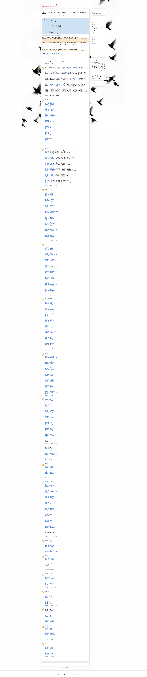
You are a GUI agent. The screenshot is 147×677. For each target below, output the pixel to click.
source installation (96, 70)
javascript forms (96, 65)
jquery (102, 65)
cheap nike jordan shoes (62, 92)
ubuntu (96, 73)
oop (98, 67)
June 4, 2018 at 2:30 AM (50, 656)
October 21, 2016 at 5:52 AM (51, 478)
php (46, 54)
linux (93, 66)
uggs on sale (58, 71)
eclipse (95, 63)
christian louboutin (69, 71)
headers (103, 63)
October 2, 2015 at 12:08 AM (51, 185)
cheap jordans (48, 69)
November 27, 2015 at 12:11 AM (51, 295)
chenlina (47, 243)
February (93, 49)
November (93, 20)
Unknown (46, 65)
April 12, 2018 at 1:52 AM (50, 623)
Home (65, 664)
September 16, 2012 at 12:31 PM (51, 63)
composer (93, 61)
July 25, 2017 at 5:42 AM (50, 587)
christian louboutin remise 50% (56, 91)
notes (93, 67)
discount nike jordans (63, 77)
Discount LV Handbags (67, 86)
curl (101, 61)
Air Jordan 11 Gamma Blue (64, 72)
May (92, 43)
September (94, 28)
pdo (102, 67)
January (93, 24)
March (93, 47)
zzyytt (46, 625)
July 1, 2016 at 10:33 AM (50, 395)
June (93, 41)
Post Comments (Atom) (68, 667)
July (93, 32)
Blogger (86, 674)
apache (93, 60)
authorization (100, 60)
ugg (67, 74)
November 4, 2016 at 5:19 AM (51, 536)
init (94, 64)
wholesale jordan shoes (59, 84)
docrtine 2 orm (102, 62)
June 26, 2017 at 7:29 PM (50, 570)
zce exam (96, 75)
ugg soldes (54, 78)
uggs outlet (68, 83)
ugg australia (54, 72)
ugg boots (47, 83)
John (46, 353)
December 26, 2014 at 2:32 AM (51, 96)
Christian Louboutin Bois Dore (67, 67)
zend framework (54, 54)
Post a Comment (47, 658)
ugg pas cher (76, 89)
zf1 (96, 78)
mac (98, 66)
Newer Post (44, 664)
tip (49, 54)
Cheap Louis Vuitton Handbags (77, 79)
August (93, 30)
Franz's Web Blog (50, 4)
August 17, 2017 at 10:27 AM (51, 605)
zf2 (99, 78)
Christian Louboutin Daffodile (60, 85)
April (93, 22)
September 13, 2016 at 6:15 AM (51, 443)
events (99, 63)
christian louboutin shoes (54, 74)
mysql (102, 66)
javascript (103, 64)
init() (98, 64)
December (93, 52)
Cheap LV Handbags (59, 68)
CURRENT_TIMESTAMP (95, 62)
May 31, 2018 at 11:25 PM (50, 639)
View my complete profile (97, 13)
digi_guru (77, 674)
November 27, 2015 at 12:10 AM (51, 240)
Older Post (86, 664)
